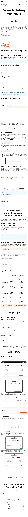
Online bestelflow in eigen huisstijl (13, 500)
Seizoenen (3, 500)
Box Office (5, 47)
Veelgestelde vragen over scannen (23, 506)
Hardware (23, 497)
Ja (22, 477)
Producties (3, 501)
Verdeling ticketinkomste (7, 44)
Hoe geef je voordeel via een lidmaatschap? (9, 500)
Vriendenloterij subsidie (7, 37)
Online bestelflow (6, 46)
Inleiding (3, 34)
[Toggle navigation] (26, 1)
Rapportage (3, 43)
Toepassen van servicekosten (8, 42)
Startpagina (2, 4)
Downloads (18, 497)
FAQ (7, 497)
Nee (17, 477)
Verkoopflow (4, 45)
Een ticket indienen (13, 490)
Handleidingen (4, 497)
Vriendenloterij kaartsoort (7, 36)
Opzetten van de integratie (6, 35)
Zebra (23, 502)
